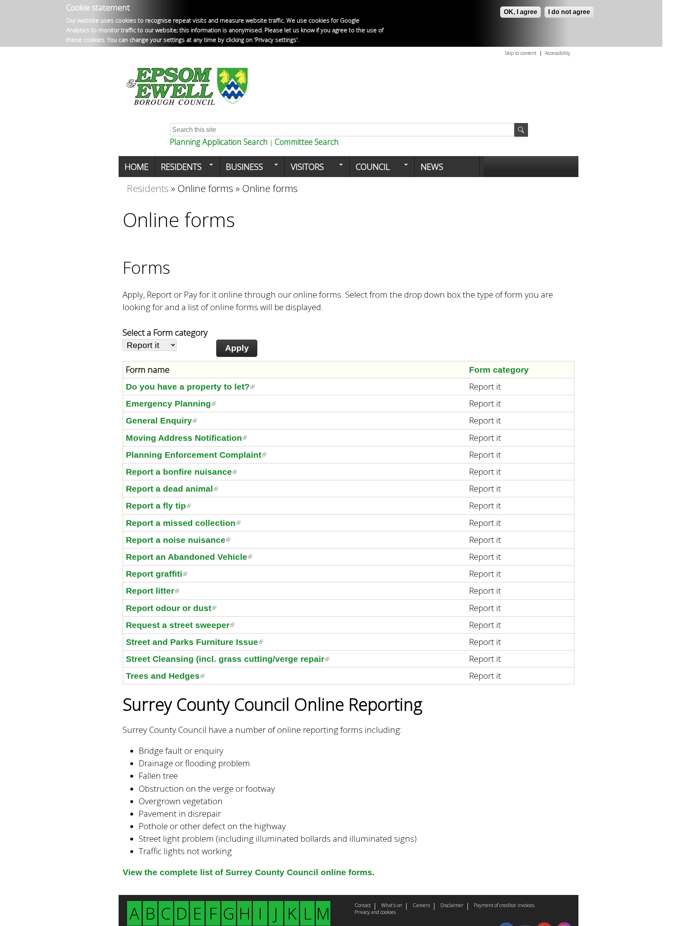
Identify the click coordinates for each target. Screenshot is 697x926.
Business (241, 169)
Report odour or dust (171, 608)
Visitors (304, 169)
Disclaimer (451, 906)
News (432, 166)
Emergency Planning (171, 403)
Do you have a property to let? (190, 386)
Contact (363, 906)
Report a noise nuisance (178, 539)
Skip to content (520, 53)
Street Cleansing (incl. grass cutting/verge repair (227, 658)
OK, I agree (520, 11)
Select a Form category (165, 332)
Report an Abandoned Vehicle (189, 556)
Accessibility (557, 53)
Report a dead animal (172, 488)
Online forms (205, 188)
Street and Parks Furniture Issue (194, 642)
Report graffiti (156, 573)
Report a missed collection (183, 523)
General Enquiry (161, 420)
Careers (421, 906)
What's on (391, 906)
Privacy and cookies (375, 913)
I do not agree (569, 11)
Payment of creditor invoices (504, 906)
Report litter (152, 590)
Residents (178, 169)
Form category (499, 369)
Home (136, 166)
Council (370, 169)
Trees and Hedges (165, 675)
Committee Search (307, 141)
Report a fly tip (158, 505)
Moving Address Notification (186, 437)
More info (314, 39)
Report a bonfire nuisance (181, 471)
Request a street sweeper (180, 625)
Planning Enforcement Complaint (196, 454)
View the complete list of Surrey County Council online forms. (249, 872)
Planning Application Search (219, 141)
